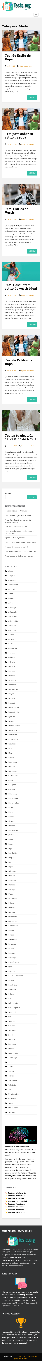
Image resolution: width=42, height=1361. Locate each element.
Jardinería (11, 835)
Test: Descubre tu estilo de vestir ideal (21, 287)
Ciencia (11, 639)
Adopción (12, 575)
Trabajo (11, 1071)
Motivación (12, 898)
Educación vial (13, 707)
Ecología (11, 698)
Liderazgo (12, 871)
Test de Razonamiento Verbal (16, 547)
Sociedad (11, 1039)
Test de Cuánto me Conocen (16, 526)
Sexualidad (12, 1030)
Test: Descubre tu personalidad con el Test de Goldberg (19, 532)
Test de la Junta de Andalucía (16, 511)
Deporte (11, 666)
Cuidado (11, 657)
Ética (10, 753)
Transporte (12, 1080)
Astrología (12, 607)
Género (11, 780)
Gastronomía (13, 776)
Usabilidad (12, 1098)
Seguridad (12, 1012)
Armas (10, 603)
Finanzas (11, 766)
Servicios (11, 1021)
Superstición (13, 1053)
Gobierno (11, 789)
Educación (12, 703)
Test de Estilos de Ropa (18, 362)
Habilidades (12, 794)
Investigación (13, 830)
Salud (10, 998)
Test (10, 1062)
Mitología (12, 889)
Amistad (11, 589)
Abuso (10, 571)
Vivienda (11, 1112)
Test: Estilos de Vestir (16, 211)
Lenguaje (11, 857)
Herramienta (13, 798)
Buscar (8, 493)
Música (11, 903)
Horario (11, 816)
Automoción (13, 621)
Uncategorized (13, 1094)
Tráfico (11, 1076)
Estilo (10, 748)
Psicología (12, 957)
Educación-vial (13, 712)
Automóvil (12, 630)
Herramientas (13, 803)
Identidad (11, 821)
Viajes (10, 1103)
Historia (11, 807)
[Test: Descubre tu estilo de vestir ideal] (21, 271)
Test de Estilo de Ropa (18, 57)
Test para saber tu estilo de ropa (19, 135)
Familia (11, 757)
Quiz (10, 967)
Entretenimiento (14, 730)
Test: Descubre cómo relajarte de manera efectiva (18, 521)
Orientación (12, 921)
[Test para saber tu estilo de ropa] (21, 119)
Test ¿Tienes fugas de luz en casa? (18, 515)
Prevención (12, 939)
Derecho (11, 675)
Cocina (11, 644)
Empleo (11, 721)
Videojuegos (13, 1108)
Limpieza (11, 876)
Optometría (12, 917)
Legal (10, 848)
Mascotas (12, 880)
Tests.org (18, 1356)
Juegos (11, 844)
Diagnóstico (13, 685)
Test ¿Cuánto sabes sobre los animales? (20, 542)
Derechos (12, 680)
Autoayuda (12, 612)
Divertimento (13, 689)
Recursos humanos (15, 976)
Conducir (11, 653)
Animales (11, 598)
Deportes (12, 671)
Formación (12, 771)
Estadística (12, 744)
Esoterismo (12, 735)
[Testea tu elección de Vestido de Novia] (21, 420)
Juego (10, 839)
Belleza (11, 635)
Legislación (12, 853)
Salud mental (13, 1003)
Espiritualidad (13, 739)
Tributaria (12, 1085)
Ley (9, 862)
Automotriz (12, 625)
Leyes (10, 867)
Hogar (10, 812)
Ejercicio (11, 716)
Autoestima (12, 616)
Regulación (12, 985)
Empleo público (14, 726)
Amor (10, 594)
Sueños (11, 1048)
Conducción (12, 648)
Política (11, 935)
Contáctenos (27, 1356)
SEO (10, 1017)
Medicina (11, 885)
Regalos (11, 980)
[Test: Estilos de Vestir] (21, 194)
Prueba (11, 948)
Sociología (12, 1044)
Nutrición (11, 912)
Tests (10, 1067)
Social (10, 1035)
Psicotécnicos (13, 962)
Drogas (11, 694)
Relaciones (12, 989)
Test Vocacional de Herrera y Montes (19, 556)
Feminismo (12, 762)
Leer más (32, 98)
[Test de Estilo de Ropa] (21, 41)
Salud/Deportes (14, 1007)
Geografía (12, 785)
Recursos (11, 971)
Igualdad (11, 826)
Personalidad (13, 926)
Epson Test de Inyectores (15, 538)
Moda (10, 894)
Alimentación (13, 585)
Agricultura (12, 580)
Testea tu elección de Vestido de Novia (21, 437)
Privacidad (12, 944)
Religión (11, 994)
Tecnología (12, 1058)
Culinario (11, 662)
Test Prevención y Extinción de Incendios (20, 551)
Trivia (10, 1089)
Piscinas (11, 930)
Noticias (11, 907)
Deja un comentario (25, 66)
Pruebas (11, 953)
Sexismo (11, 1026)
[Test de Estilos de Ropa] (21, 345)
